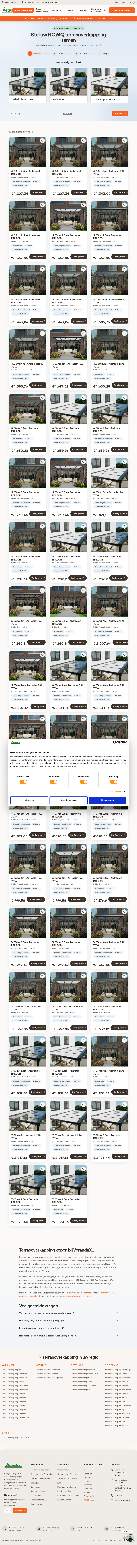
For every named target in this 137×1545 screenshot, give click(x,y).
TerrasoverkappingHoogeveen (49, 1377)
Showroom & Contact (96, 10)
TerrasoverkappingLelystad (83, 1369)
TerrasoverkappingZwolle (13, 1369)
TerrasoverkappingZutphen (117, 1417)
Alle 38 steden (89, 1500)
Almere (87, 1492)
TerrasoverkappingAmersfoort (15, 1437)
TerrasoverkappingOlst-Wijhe (15, 1385)
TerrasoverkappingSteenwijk (14, 1377)
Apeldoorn (88, 1488)
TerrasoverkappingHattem (116, 1381)
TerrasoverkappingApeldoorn (118, 1389)
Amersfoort (89, 1496)
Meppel (87, 1481)
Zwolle (87, 1470)
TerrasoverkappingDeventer (14, 1373)
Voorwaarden (109, 1540)
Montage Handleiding (66, 1487)
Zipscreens (35, 1487)
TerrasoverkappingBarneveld (117, 1413)
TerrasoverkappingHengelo (14, 1409)
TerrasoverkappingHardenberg (15, 1417)
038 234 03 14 (121, 1495)
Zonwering (56, 10)
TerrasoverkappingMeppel (48, 1369)
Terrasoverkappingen (23, 10)
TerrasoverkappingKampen (14, 1397)
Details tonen (115, 792)
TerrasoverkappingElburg (116, 1373)
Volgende (118, 113)
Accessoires (82, 10)
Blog (59, 1482)
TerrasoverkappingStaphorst (15, 1389)
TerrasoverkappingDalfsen (13, 1393)
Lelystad (87, 1477)
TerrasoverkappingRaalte (13, 1381)
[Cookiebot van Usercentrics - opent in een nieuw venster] (115, 743)
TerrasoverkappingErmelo (116, 1393)
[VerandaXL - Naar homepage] (7, 10)
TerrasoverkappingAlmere (82, 1381)
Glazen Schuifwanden (42, 10)
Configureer (37, 192)
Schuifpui (69, 10)
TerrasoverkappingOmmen (14, 1401)
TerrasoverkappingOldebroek (118, 1405)
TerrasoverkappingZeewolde (83, 1385)
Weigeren (29, 800)
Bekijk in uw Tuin (64, 1491)
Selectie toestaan (68, 800)
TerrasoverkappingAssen (47, 1373)
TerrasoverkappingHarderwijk (118, 1369)
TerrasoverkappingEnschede (14, 1413)
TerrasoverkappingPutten (116, 1397)
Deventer (88, 1473)
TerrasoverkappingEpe (115, 1401)
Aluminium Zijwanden (40, 1491)
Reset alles (67, 113)
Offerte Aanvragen (122, 10)
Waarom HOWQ (64, 1470)
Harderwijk (88, 1485)
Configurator (36, 1504)
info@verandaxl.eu (123, 1500)
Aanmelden (20, 1510)
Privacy (96, 1540)
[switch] (53, 782)
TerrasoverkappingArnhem (116, 1426)
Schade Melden (64, 1500)
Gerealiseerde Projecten (68, 1474)
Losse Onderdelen (39, 1500)
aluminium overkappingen (79, 1292)
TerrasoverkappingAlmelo (13, 1405)
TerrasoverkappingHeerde (116, 1385)
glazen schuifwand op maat (77, 1296)
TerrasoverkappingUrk (80, 1389)
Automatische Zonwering (42, 1474)
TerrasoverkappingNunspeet (117, 1377)
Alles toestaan (107, 800)
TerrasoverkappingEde (115, 1422)
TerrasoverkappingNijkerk (116, 1409)
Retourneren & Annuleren (68, 1495)
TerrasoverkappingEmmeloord (84, 1373)
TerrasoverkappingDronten (83, 1377)
